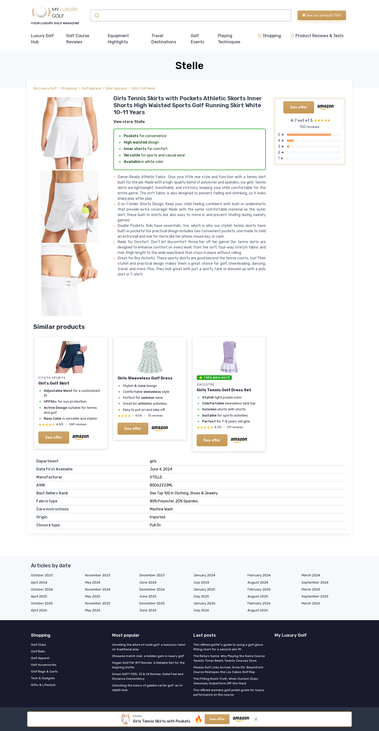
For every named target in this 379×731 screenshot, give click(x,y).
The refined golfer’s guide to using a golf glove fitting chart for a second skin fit (228, 647)
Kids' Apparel (116, 88)
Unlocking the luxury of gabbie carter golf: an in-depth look (148, 688)
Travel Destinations (163, 38)
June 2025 (147, 596)
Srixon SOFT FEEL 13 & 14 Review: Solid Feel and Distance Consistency (147, 676)
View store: (129, 122)
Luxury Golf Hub (42, 38)
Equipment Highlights (118, 38)
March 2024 (311, 575)
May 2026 (92, 610)
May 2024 (92, 582)
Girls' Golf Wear (143, 88)
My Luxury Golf (44, 88)
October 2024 (42, 589)
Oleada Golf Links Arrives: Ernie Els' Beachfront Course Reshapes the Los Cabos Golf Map (228, 670)
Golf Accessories (43, 665)
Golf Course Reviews (77, 38)
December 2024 (152, 589)
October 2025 (42, 603)
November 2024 (97, 589)
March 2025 (311, 589)
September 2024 (315, 582)
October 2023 (42, 575)
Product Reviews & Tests (319, 35)
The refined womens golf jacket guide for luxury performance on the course (228, 692)
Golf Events (197, 38)
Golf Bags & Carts (44, 671)
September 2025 (315, 596)
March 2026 (311, 603)
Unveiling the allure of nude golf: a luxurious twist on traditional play (148, 647)
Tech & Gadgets (43, 678)
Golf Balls (38, 651)
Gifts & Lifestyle (43, 685)
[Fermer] (256, 719)
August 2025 (258, 596)
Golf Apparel (91, 88)
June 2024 (147, 582)
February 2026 (259, 603)
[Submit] (96, 15)
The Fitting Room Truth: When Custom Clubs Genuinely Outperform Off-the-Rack (225, 681)
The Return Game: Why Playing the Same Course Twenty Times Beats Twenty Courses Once (229, 658)
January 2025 (204, 589)
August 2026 (258, 610)
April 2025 (39, 596)
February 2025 (259, 589)
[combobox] (190, 15)
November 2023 (97, 575)
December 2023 (152, 575)
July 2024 (201, 582)
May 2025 (92, 596)
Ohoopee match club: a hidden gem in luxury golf (148, 656)
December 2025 (152, 603)
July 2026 (201, 610)
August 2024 (258, 582)
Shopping (272, 35)
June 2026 (147, 610)
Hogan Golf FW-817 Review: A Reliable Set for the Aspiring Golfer (148, 665)
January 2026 (204, 603)
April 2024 (39, 582)
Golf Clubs (38, 644)
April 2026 (39, 610)
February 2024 (259, 575)
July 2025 (201, 596)
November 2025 (97, 603)
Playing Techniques (229, 38)
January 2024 (204, 575)
